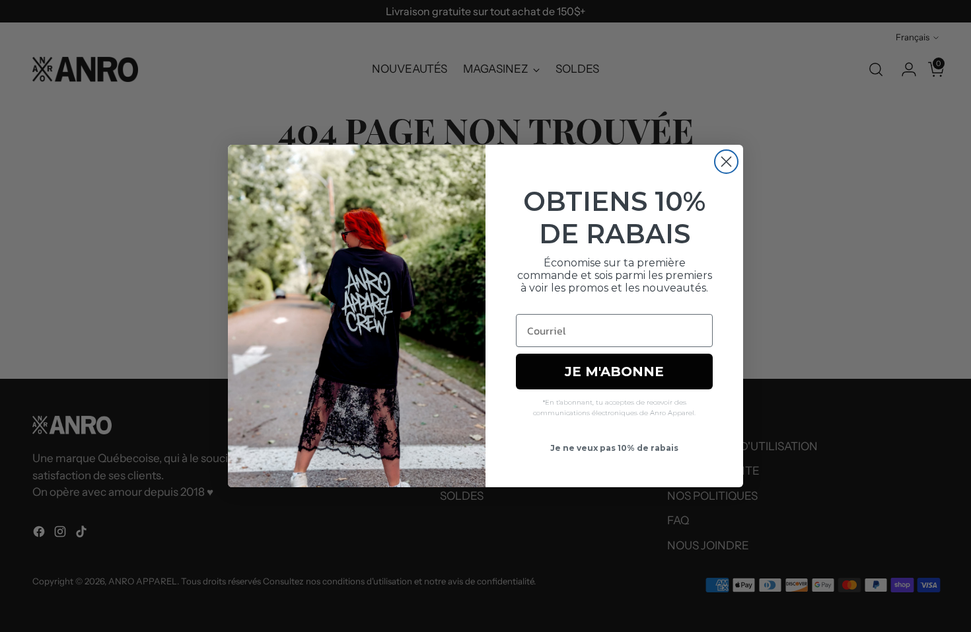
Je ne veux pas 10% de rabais (614, 448)
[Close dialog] (726, 161)
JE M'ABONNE (614, 371)
